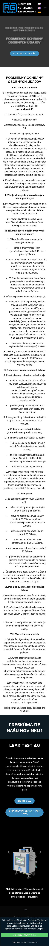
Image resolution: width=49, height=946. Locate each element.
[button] (45, 8)
